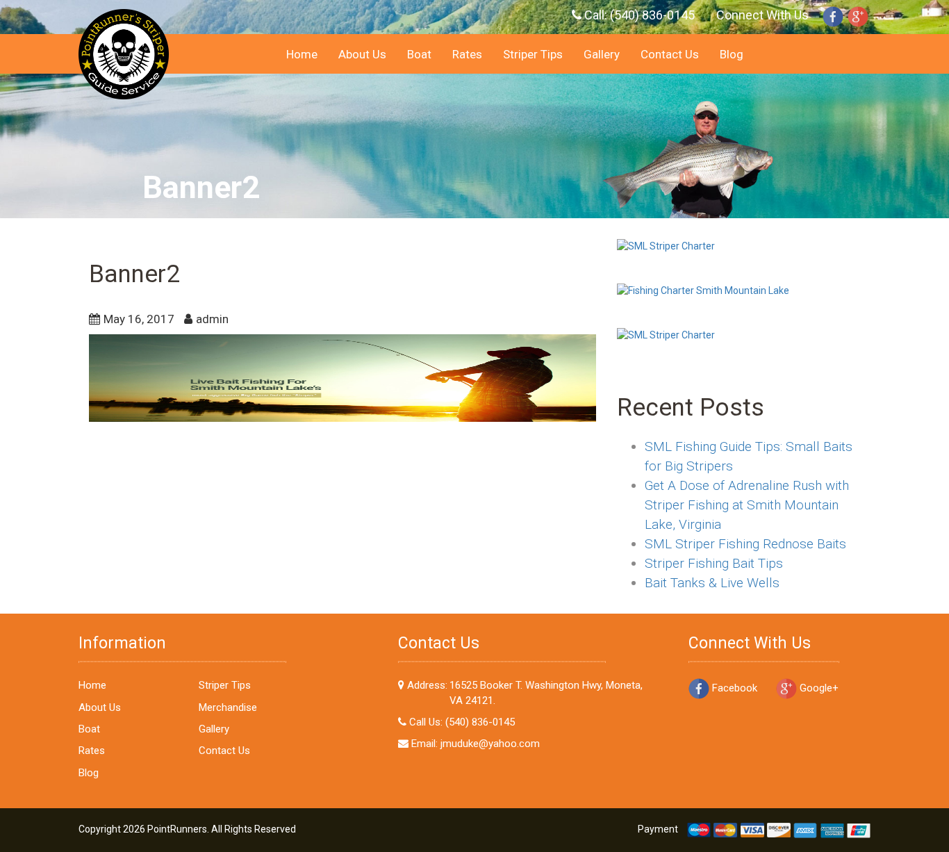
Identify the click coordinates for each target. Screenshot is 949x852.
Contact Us (670, 54)
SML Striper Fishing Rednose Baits (745, 544)
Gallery (602, 54)
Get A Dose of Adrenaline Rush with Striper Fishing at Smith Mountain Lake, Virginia (747, 504)
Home (301, 54)
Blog (731, 54)
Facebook (733, 688)
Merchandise (228, 707)
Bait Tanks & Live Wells (712, 583)
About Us (362, 54)
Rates (467, 54)
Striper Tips (533, 54)
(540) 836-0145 (652, 15)
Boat (419, 54)
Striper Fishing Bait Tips (714, 563)
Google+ (818, 688)
